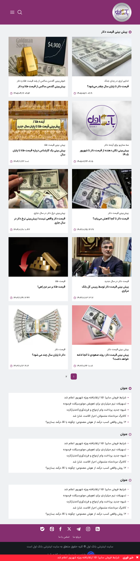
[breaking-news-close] (137, 558)
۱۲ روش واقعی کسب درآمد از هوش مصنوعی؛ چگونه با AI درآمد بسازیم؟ (86, 422)
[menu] (12, 12)
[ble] (42, 529)
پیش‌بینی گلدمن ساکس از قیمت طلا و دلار (41, 86)
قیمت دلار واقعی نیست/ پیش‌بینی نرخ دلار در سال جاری (39, 221)
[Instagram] (88, 529)
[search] (20, 12)
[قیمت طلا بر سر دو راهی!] (38, 257)
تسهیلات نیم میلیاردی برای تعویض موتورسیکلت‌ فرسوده (94, 404)
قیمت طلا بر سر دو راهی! (51, 287)
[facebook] (60, 529)
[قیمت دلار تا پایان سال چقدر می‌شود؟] (101, 56)
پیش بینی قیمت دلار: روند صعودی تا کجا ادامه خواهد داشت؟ (103, 357)
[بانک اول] (121, 12)
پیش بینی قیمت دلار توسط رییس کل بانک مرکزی (105, 289)
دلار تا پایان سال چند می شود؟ (48, 355)
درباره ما (77, 537)
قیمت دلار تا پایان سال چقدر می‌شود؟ (108, 86)
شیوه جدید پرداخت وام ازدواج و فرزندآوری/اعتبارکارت (96, 410)
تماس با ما (64, 537)
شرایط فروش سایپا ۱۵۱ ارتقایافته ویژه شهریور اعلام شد (95, 398)
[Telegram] (78, 529)
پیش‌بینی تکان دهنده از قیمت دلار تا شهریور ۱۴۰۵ (104, 153)
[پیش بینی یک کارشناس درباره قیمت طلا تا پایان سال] (38, 120)
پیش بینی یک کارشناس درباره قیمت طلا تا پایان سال (39, 153)
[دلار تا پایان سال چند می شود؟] (38, 325)
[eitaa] (52, 529)
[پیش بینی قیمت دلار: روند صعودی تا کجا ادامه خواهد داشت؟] (101, 325)
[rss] (98, 529)
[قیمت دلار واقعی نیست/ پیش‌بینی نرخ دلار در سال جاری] (38, 189)
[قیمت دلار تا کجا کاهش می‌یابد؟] (101, 189)
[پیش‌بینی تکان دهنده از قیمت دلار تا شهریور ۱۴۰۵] (101, 120)
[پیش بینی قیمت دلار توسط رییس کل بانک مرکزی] (101, 257)
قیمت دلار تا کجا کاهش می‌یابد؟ (111, 219)
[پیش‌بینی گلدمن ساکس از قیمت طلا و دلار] (38, 56)
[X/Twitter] (69, 529)
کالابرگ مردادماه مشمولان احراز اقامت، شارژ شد (99, 416)
